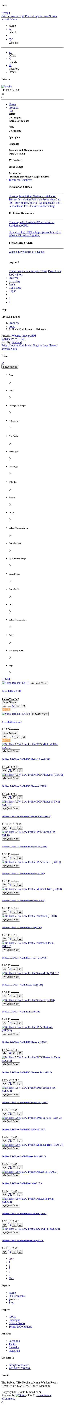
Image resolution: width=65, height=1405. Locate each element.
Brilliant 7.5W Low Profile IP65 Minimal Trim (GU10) (26, 759)
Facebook (14, 1340)
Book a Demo (36, 251)
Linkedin (14, 1347)
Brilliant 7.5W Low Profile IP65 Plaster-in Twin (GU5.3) (27, 1072)
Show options (10, 366)
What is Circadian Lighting (24, 235)
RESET (5, 678)
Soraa (12, 326)
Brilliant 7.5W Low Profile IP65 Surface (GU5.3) (23, 1129)
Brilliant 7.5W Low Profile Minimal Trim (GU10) (23, 900)
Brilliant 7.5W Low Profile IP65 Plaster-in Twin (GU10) (26, 816)
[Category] (10, 65)
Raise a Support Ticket (34, 271)
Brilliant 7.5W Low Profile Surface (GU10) (21, 1012)
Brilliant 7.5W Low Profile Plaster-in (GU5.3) (22, 1183)
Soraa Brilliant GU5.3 (12, 722)
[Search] (10, 28)
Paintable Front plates (43, 199)
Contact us (15, 271)
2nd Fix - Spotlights (39, 202)
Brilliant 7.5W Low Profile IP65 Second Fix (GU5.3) (25, 1102)
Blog (11, 1302)
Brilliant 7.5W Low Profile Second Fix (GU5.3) (23, 1240)
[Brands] (10, 58)
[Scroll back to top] (2, 1401)
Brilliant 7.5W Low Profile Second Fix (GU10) (22, 985)
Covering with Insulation (23, 222)
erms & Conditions (21, 1326)
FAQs (12, 1316)
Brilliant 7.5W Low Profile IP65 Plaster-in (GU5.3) (24, 1042)
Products (14, 322)
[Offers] (10, 52)
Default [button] (5, 12)
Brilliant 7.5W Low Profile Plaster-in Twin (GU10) (24, 958)
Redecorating (47, 206)
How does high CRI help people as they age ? (35, 232)
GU (11, 110)
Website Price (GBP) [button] (24, 335)
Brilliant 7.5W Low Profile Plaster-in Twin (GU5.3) (24, 1213)
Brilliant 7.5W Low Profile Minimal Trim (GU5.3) (24, 1156)
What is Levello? (18, 251)
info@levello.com (19, 1365)
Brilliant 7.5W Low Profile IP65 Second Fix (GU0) (24, 847)
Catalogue (14, 1320)
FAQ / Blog (15, 274)
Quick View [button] (40, 683)
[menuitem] (13, 16)
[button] (17, 342)
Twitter (13, 1344)
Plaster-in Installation (44, 196)
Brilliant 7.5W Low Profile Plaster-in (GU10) (22, 927)
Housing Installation (20, 196)
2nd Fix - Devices (29, 206)
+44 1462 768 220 (20, 1368)
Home (12, 1292)
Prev (11, 1258)
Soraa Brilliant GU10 (11, 691)
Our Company (17, 1295)
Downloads (54, 271)
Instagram (14, 1350)
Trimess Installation (20, 199)
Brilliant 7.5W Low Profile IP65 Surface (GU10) (23, 874)
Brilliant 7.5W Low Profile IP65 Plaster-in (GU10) (24, 786)
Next (11, 1278)
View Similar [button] (9, 702)
